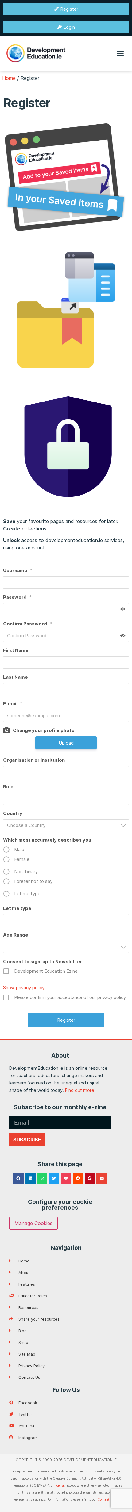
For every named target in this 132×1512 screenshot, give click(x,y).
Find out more (79, 1090)
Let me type (17, 908)
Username (17, 570)
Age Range (15, 935)
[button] (120, 53)
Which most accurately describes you (47, 840)
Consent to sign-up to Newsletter (42, 961)
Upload (66, 743)
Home (9, 78)
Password (17, 597)
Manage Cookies (33, 1223)
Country (12, 813)
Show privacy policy (24, 987)
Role (8, 787)
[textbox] (68, 825)
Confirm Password (27, 624)
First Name (16, 650)
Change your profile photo (44, 730)
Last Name (15, 677)
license (59, 1485)
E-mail (12, 704)
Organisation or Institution (34, 760)
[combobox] (66, 825)
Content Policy (108, 1499)
